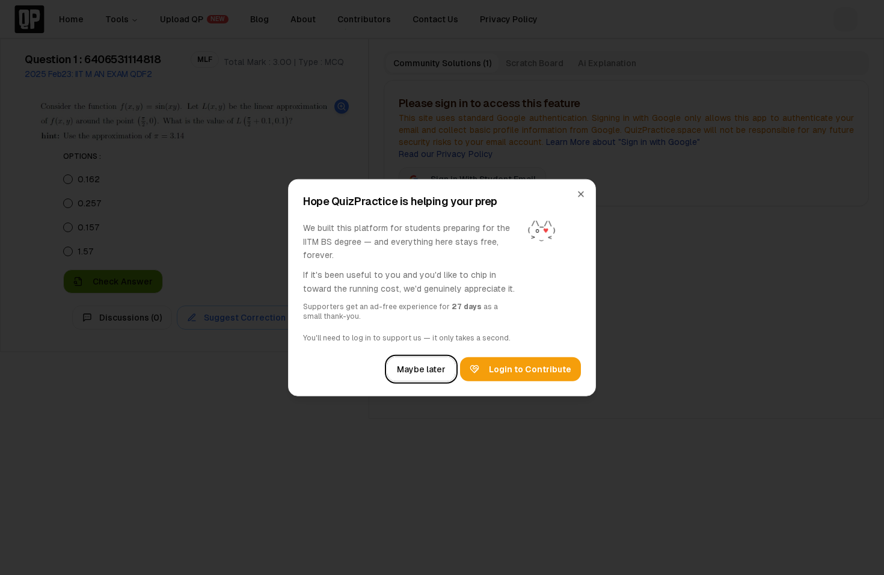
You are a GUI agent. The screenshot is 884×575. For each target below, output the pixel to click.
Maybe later (421, 369)
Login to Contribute (530, 369)
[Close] (581, 194)
